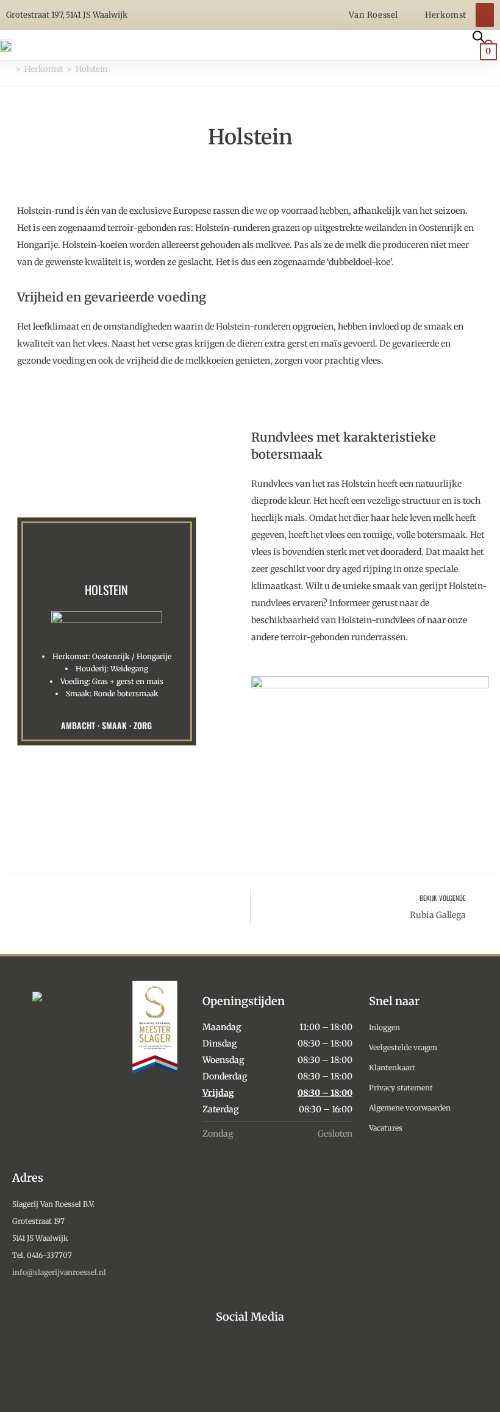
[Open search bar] (479, 36)
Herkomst (445, 15)
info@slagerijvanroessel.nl (59, 1272)
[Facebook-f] (250, 1364)
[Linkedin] (278, 1364)
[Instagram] (222, 1364)
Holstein (92, 69)
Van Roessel (374, 15)
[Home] (8, 69)
